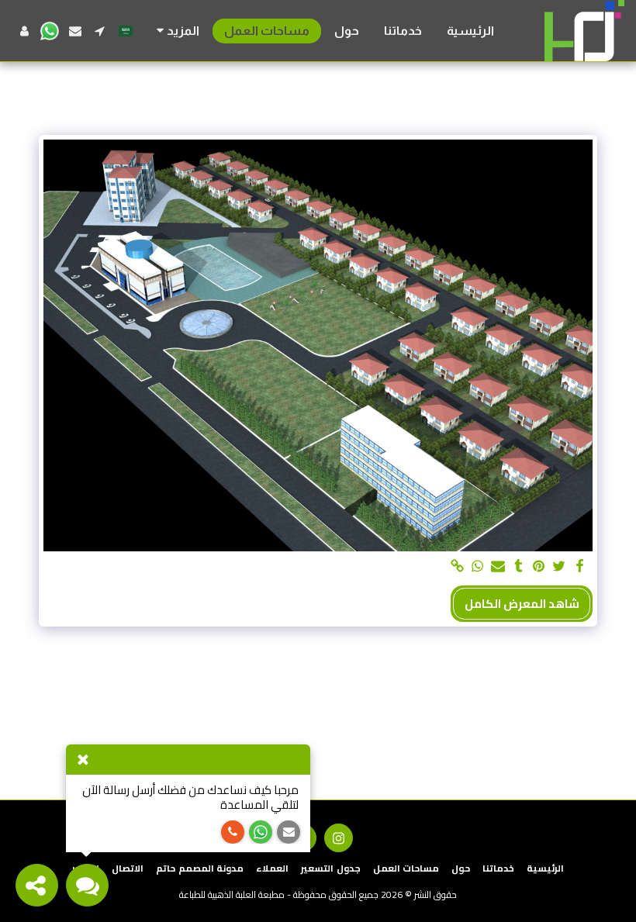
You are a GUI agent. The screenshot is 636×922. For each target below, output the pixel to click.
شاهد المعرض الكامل (522, 603)
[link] (457, 567)
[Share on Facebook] (579, 567)
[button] (100, 31)
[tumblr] (518, 567)
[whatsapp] (478, 567)
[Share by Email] (498, 567)
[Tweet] (559, 567)
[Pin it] (538, 567)
